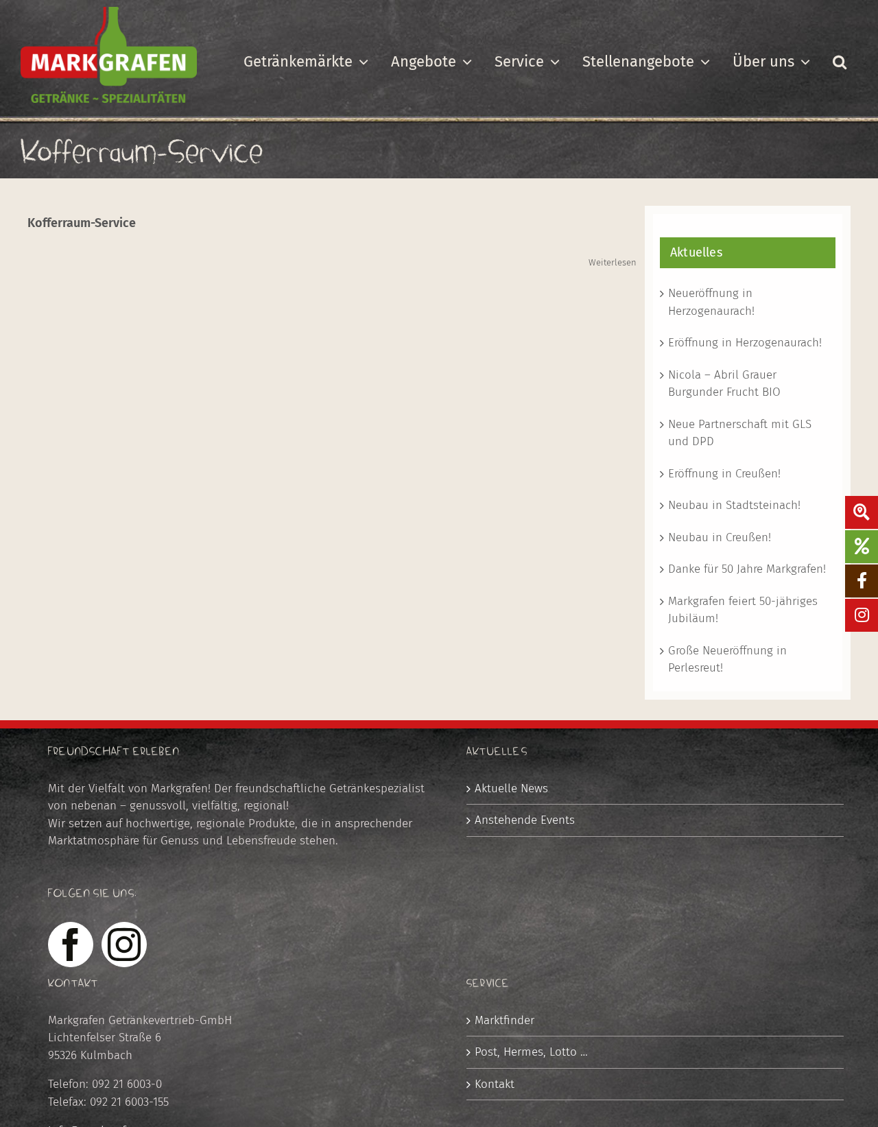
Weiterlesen (613, 262)
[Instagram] (124, 944)
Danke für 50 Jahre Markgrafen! (747, 569)
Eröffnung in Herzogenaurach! (745, 342)
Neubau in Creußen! (719, 537)
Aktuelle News (511, 788)
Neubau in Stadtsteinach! (734, 505)
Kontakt (494, 1084)
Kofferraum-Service (81, 222)
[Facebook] (70, 944)
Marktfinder (504, 1020)
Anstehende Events (525, 820)
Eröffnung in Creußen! (724, 473)
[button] (839, 61)
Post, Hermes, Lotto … (531, 1052)
